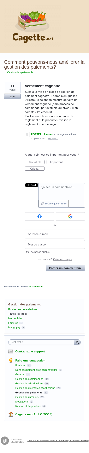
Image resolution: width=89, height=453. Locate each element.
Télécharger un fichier (56, 203)
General (20, 374)
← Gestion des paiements (18, 72)
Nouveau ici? (55, 259)
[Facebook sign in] (39, 216)
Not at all (36, 162)
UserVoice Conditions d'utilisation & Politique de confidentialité (58, 440)
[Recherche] (77, 342)
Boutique (20, 365)
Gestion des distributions (29, 383)
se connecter (36, 286)
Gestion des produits (27, 397)
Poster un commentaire (65, 268)
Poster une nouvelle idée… (24, 309)
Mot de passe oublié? (38, 252)
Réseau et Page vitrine (28, 406)
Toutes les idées (17, 313)
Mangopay (14, 327)
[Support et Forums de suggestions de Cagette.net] (32, 26)
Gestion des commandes (29, 379)
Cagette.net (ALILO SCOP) (33, 414)
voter (12, 96)
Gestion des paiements (24, 304)
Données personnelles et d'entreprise (36, 370)
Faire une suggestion (30, 360)
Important (58, 162)
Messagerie (22, 401)
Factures (13, 323)
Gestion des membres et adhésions (35, 388)
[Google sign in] (70, 216)
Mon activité (15, 318)
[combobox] (42, 342)
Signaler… (53, 138)
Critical (37, 169)
